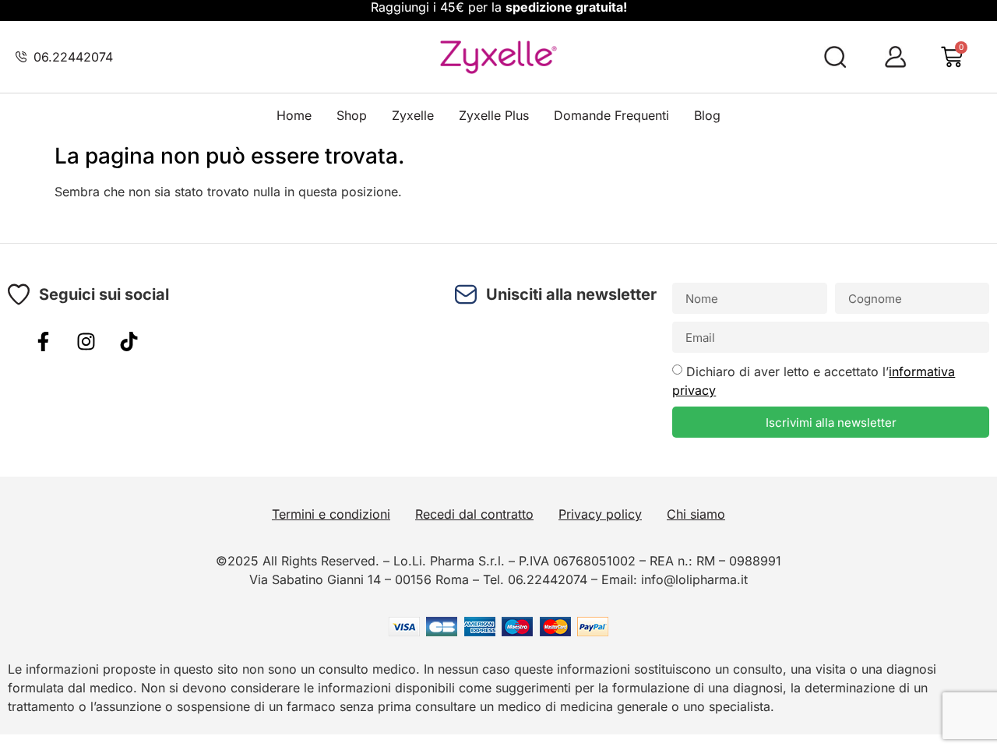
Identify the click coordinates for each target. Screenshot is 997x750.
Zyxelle (413, 115)
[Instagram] (85, 341)
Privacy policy (600, 514)
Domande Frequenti (611, 115)
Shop (351, 115)
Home (294, 115)
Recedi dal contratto (474, 514)
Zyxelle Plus (494, 115)
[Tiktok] (128, 341)
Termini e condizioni (331, 514)
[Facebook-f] (42, 341)
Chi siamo (696, 514)
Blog (707, 115)
